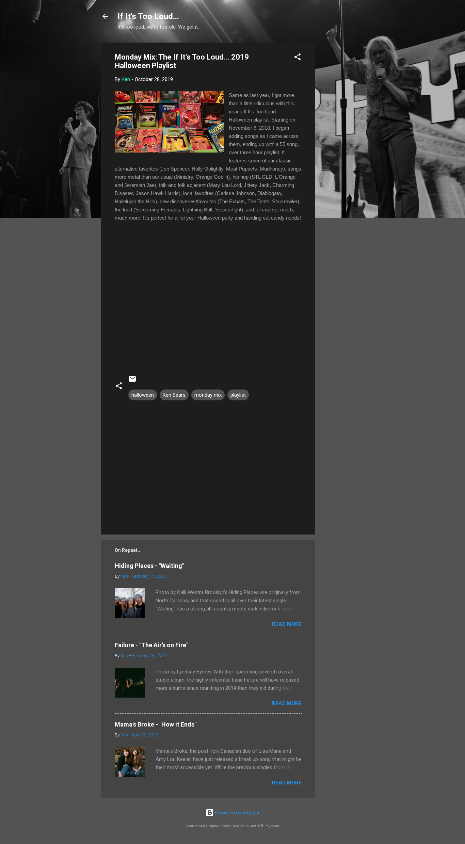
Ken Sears (174, 395)
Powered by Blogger (237, 813)
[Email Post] (132, 381)
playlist (238, 395)
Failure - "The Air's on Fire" (151, 645)
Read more (287, 624)
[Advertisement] (342, 145)
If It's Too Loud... (148, 16)
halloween (142, 395)
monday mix (208, 395)
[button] (297, 58)
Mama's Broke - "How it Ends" (155, 724)
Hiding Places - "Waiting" (149, 565)
